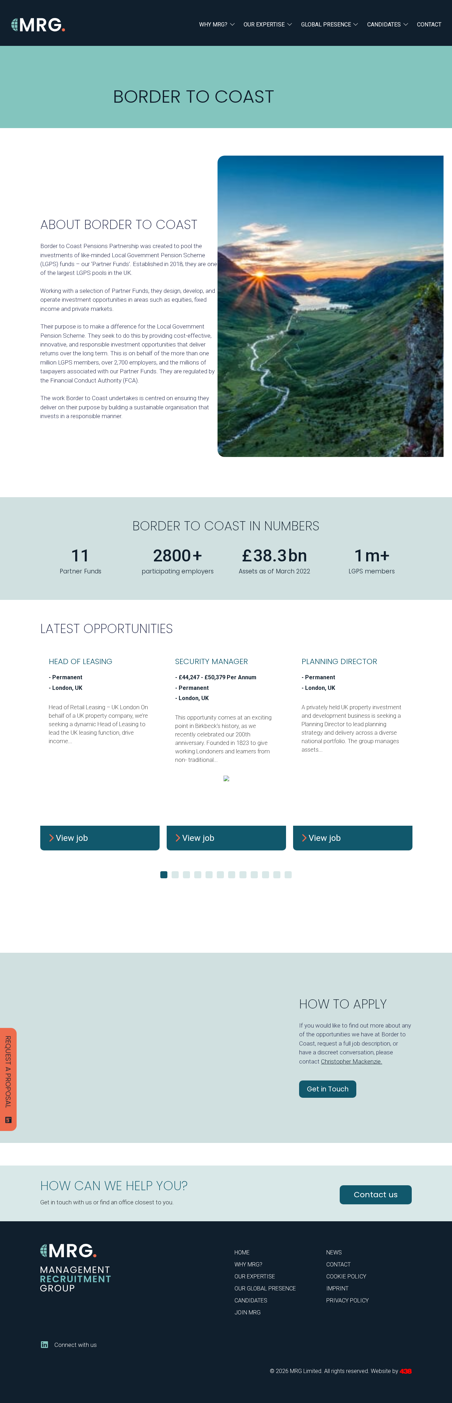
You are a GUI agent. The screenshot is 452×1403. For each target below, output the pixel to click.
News (334, 1252)
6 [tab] (220, 874)
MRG (38, 25)
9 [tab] (254, 874)
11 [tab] (276, 874)
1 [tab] (163, 874)
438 (406, 1371)
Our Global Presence (265, 1288)
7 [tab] (231, 874)
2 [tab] (175, 874)
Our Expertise (264, 24)
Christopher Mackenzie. (351, 1061)
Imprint (337, 1288)
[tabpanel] (100, 751)
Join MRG (247, 1312)
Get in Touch (328, 1089)
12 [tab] (288, 874)
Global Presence (326, 24)
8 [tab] (242, 874)
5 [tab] (209, 874)
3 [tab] (186, 874)
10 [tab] (265, 874)
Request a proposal (8, 1072)
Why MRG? (213, 24)
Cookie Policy (346, 1276)
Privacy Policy (347, 1300)
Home (242, 1252)
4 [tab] (197, 874)
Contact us (376, 1194)
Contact (429, 24)
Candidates (384, 24)
